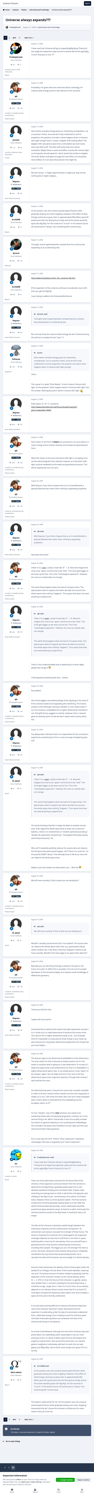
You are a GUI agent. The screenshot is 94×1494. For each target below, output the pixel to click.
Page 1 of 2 (28, 38)
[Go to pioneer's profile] (16, 131)
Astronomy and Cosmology (49, 27)
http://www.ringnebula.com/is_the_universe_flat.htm (53, 278)
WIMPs (56, 442)
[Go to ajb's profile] (16, 87)
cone (44, 568)
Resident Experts (17, 99)
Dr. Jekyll (16, 781)
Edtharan (16, 359)
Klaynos (16, 181)
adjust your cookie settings (31, 1482)
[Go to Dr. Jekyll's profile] (16, 772)
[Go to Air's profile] (16, 1154)
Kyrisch (16, 253)
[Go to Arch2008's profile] (16, 210)
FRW (57, 1113)
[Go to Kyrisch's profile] (16, 244)
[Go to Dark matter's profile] (16, 1363)
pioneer (16, 140)
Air (16, 1164)
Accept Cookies (67, 1480)
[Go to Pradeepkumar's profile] (7, 27)
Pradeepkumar (15, 27)
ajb (16, 96)
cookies (18, 1479)
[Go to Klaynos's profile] (16, 172)
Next (14, 38)
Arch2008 (16, 219)
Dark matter (16, 1372)
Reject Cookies (83, 1480)
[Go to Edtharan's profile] (16, 350)
